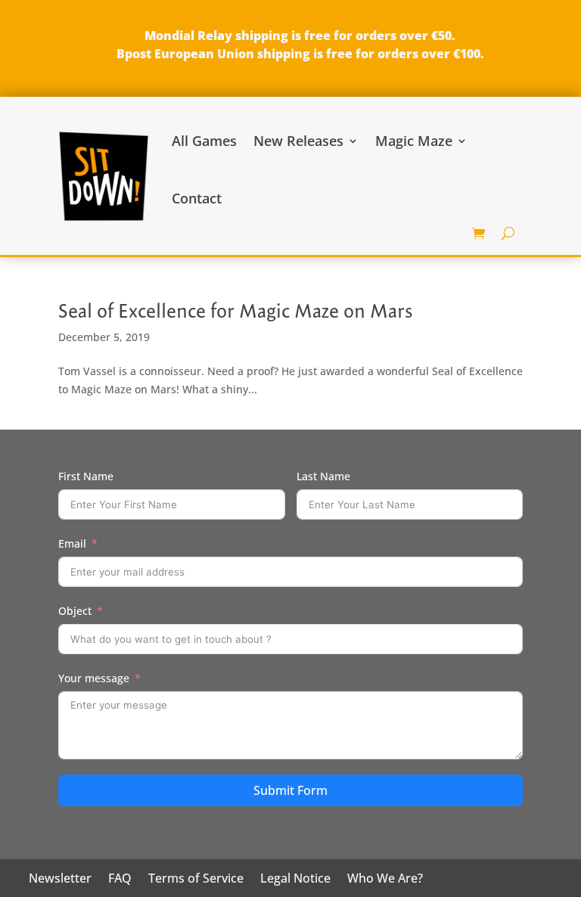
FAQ (120, 879)
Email (72, 543)
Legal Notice (295, 879)
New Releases (298, 141)
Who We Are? (385, 879)
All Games (204, 141)
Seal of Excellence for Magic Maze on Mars (235, 311)
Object (75, 611)
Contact (197, 198)
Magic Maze (413, 141)
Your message (93, 678)
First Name (85, 476)
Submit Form (290, 790)
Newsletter (60, 879)
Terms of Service (196, 879)
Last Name (323, 476)
